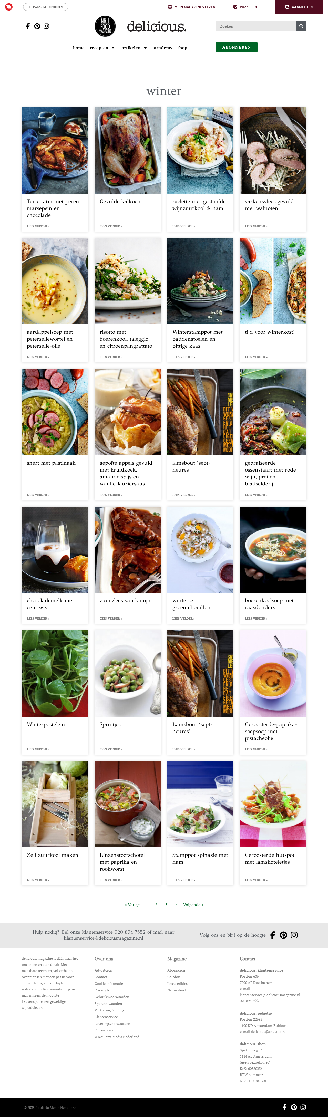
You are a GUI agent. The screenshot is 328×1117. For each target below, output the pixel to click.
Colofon (173, 976)
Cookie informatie (109, 983)
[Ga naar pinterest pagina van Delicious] (35, 26)
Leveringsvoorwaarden (112, 1023)
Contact (101, 976)
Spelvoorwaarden (108, 1003)
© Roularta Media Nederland (117, 1036)
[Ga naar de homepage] (105, 26)
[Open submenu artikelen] (145, 47)
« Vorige (132, 904)
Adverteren (103, 970)
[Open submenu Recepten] (113, 47)
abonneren (236, 47)
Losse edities (177, 983)
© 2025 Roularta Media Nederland (50, 1107)
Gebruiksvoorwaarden (112, 996)
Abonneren (176, 970)
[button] (299, 7)
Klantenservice (106, 1016)
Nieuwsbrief (176, 990)
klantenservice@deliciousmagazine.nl (103, 938)
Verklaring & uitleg (109, 1010)
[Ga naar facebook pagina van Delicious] (26, 26)
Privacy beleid (106, 990)
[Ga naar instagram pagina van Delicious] (44, 26)
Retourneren (104, 1030)
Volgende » (193, 904)
